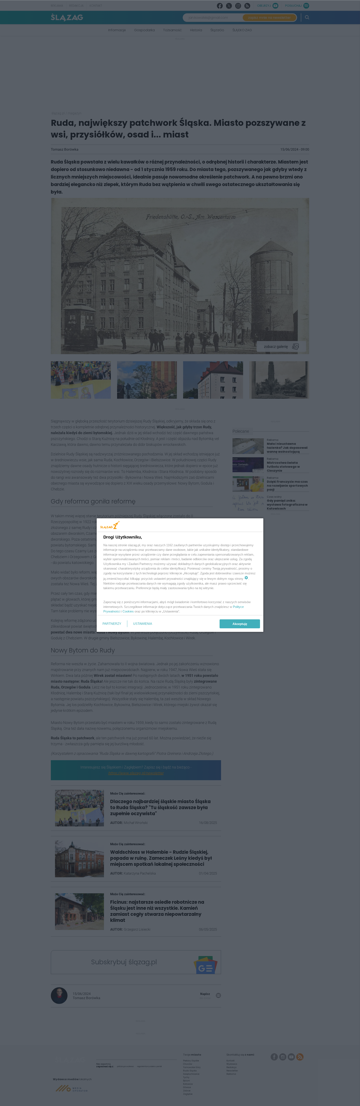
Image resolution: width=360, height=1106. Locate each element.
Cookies (128, 611)
